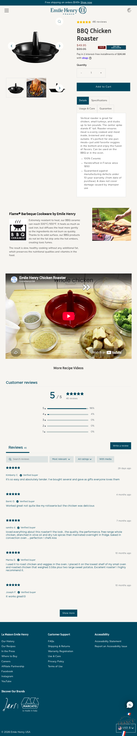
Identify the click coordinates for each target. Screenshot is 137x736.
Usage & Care (87, 109)
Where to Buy (9, 656)
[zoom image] (59, 21)
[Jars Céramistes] (10, 705)
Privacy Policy (56, 661)
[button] (68, 408)
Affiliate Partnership (12, 666)
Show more (68, 613)
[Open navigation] (6, 10)
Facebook (7, 671)
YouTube (6, 681)
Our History (7, 641)
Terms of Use (55, 666)
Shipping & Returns (59, 646)
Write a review (120, 446)
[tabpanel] (68, 538)
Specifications (99, 100)
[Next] (59, 46)
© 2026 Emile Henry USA (15, 732)
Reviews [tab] (18, 447)
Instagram (7, 676)
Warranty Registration (60, 651)
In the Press (8, 651)
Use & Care (54, 656)
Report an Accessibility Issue (111, 646)
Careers (5, 661)
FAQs (51, 641)
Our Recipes (8, 646)
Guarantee (106, 109)
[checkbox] (105, 459)
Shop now (86, 2)
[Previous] (12, 46)
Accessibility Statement (108, 641)
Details (83, 100)
